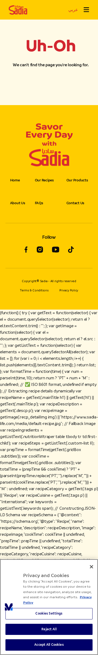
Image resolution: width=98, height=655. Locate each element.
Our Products (77, 180)
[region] (49, 607)
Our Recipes (44, 180)
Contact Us (75, 203)
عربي (73, 9)
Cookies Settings (48, 613)
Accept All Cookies (48, 645)
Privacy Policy (68, 290)
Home (15, 180)
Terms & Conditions (34, 290)
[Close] (91, 567)
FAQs (39, 203)
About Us (17, 203)
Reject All (48, 629)
